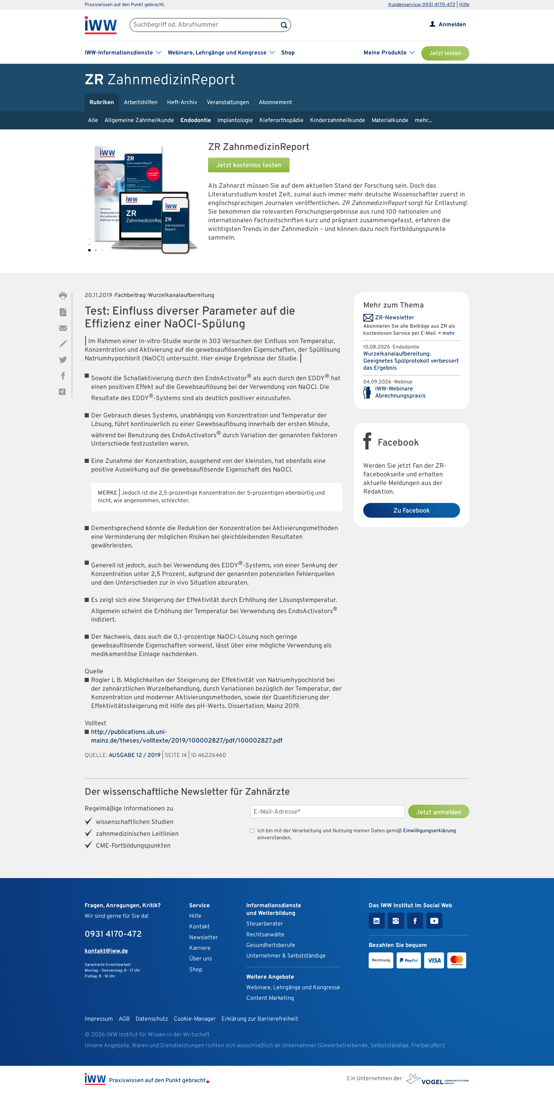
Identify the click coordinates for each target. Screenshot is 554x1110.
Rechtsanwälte (265, 935)
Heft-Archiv (182, 102)
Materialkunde (390, 120)
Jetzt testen (445, 53)
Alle (93, 120)
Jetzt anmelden (438, 813)
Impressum (99, 1019)
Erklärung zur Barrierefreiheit (260, 1019)
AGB (124, 1019)
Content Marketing (270, 998)
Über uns (200, 959)
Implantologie (235, 120)
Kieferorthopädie (281, 120)
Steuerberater (264, 924)
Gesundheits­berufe (270, 945)
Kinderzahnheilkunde (337, 120)
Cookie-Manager (195, 1019)
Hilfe (464, 5)
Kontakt (199, 927)
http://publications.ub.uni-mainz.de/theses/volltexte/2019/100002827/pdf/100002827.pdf (186, 736)
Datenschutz (152, 1019)
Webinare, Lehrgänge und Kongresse (293, 987)
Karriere (200, 948)
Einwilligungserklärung (429, 831)
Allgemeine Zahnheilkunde (139, 120)
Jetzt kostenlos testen (248, 165)
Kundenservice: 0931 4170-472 (421, 5)
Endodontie (195, 120)
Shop (288, 53)
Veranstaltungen (228, 102)
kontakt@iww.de (106, 951)
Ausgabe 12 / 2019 (135, 755)
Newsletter (203, 937)
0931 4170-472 (113, 934)
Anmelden (452, 25)
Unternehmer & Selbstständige (286, 956)
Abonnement (275, 102)
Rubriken (101, 102)
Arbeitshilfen (140, 102)
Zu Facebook (411, 511)
